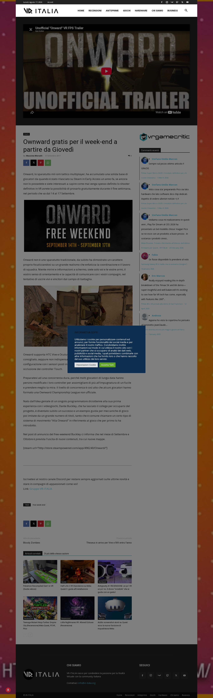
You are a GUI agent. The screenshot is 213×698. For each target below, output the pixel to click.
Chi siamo (157, 10)
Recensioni (95, 10)
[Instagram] (167, 2)
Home (81, 10)
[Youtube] (187, 2)
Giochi (127, 10)
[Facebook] (161, 2)
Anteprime (112, 10)
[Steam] (172, 2)
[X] (182, 2)
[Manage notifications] (8, 689)
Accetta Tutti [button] (107, 365)
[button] (186, 10)
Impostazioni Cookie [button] (86, 365)
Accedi (50, 2)
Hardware (141, 10)
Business (172, 10)
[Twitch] (177, 2)
